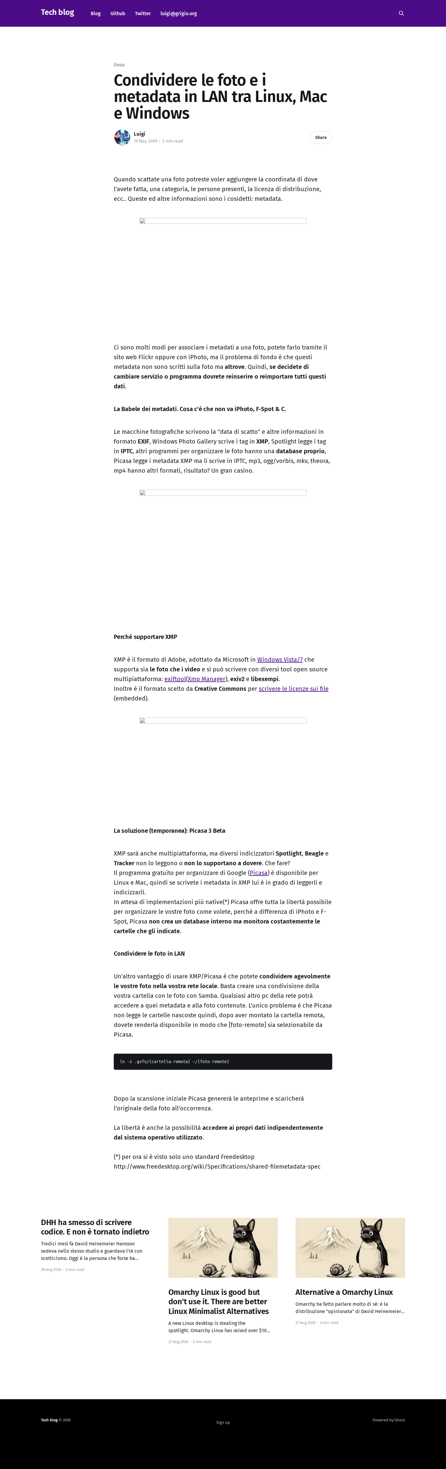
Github (117, 13)
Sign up (223, 1422)
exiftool (175, 679)
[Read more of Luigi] (122, 137)
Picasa (259, 872)
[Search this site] (401, 13)
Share (321, 137)
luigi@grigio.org (178, 13)
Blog (96, 13)
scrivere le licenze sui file (294, 688)
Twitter (143, 13)
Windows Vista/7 (280, 659)
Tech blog (57, 12)
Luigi (139, 134)
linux (119, 65)
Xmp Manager (206, 679)
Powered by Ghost (389, 1420)
